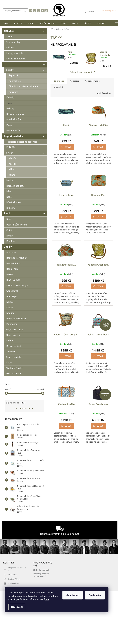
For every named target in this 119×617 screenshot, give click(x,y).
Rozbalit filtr (23, 408)
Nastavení (17, 607)
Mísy (8, 191)
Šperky (9, 70)
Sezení (9, 36)
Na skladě (17, 402)
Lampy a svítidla (14, 53)
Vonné (12, 175)
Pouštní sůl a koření (16, 224)
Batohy (10, 108)
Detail (68, 147)
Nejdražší (74, 81)
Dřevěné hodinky (15, 114)
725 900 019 (12, 574)
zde (47, 599)
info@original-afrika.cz (17, 569)
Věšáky (9, 47)
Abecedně (58, 87)
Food (7, 213)
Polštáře (10, 147)
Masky (9, 180)
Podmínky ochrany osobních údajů (41, 575)
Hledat (25, 11)
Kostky (12, 164)
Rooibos (10, 241)
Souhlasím (95, 595)
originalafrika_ (14, 583)
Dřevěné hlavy (13, 202)
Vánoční (13, 158)
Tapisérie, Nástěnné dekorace (21, 142)
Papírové (13, 75)
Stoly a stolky (13, 42)
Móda (7, 64)
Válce (11, 169)
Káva (8, 219)
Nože (9, 197)
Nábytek (9, 31)
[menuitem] (5, 23)
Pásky (9, 125)
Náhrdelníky (15, 81)
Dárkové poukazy (15, 186)
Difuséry (10, 208)
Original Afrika (14, 579)
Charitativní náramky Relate (23, 86)
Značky (8, 247)
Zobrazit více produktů (81, 72)
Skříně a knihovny (15, 58)
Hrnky (9, 235)
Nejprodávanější (92, 81)
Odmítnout (72, 595)
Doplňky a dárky (13, 136)
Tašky (9, 103)
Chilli (9, 230)
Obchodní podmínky (41, 570)
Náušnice (13, 92)
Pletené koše (13, 130)
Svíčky (9, 153)
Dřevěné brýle (13, 119)
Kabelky (10, 97)
